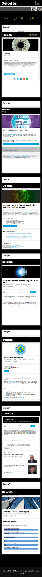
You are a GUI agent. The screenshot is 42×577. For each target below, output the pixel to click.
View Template (32, 50)
